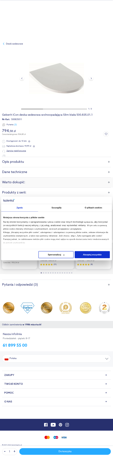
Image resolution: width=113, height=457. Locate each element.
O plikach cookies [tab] (93, 207)
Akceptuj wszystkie (92, 254)
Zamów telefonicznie (16, 151)
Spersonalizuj (54, 254)
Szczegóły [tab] (57, 207)
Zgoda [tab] (20, 207)
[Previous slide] (22, 78)
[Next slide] (91, 78)
